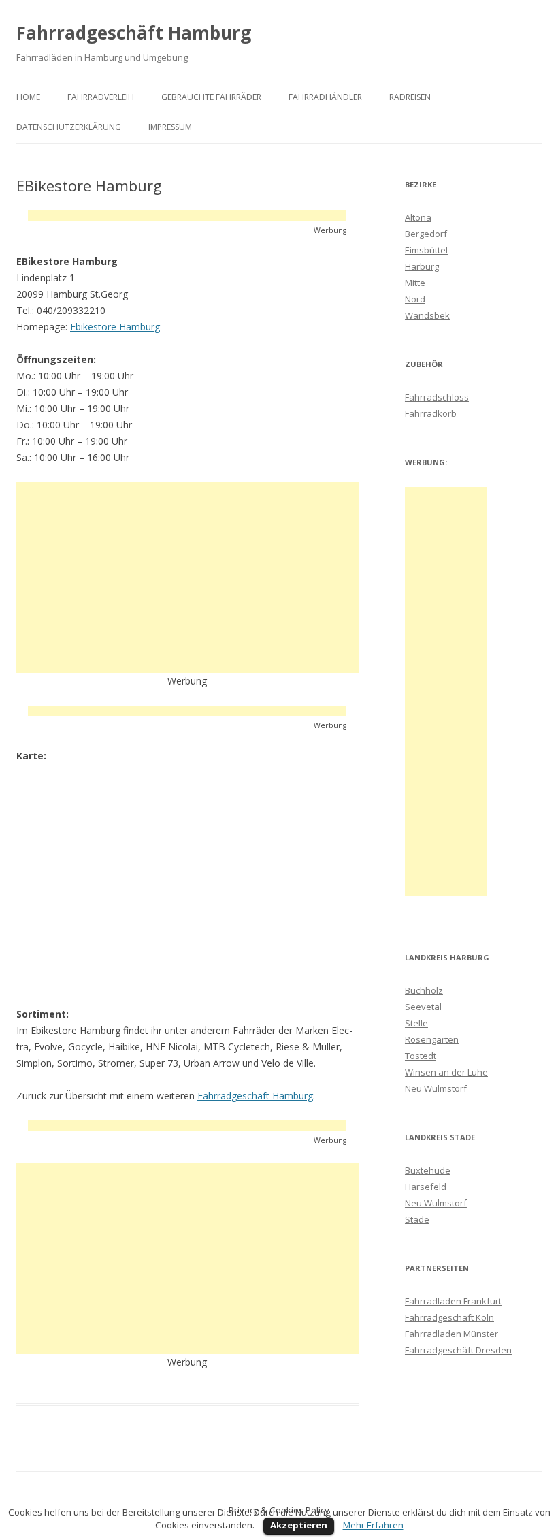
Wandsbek (427, 315)
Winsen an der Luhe (446, 1072)
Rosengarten (432, 1039)
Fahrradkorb (431, 413)
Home (28, 97)
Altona (418, 217)
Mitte (415, 283)
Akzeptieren (298, 1525)
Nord (415, 299)
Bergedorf (426, 233)
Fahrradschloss (437, 397)
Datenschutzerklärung (68, 127)
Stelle (416, 1023)
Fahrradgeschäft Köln (449, 1317)
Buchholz (424, 990)
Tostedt (420, 1056)
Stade (417, 1219)
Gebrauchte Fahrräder (211, 97)
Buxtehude (427, 1170)
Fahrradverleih (100, 97)
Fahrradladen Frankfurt (453, 1301)
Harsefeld (425, 1186)
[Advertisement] (187, 215)
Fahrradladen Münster (451, 1334)
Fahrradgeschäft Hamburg (133, 32)
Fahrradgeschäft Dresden (458, 1350)
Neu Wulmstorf (436, 1088)
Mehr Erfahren (373, 1525)
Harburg (422, 266)
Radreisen (410, 97)
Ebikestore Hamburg (115, 326)
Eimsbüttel (426, 250)
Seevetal (423, 1007)
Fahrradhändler (325, 97)
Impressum (170, 127)
